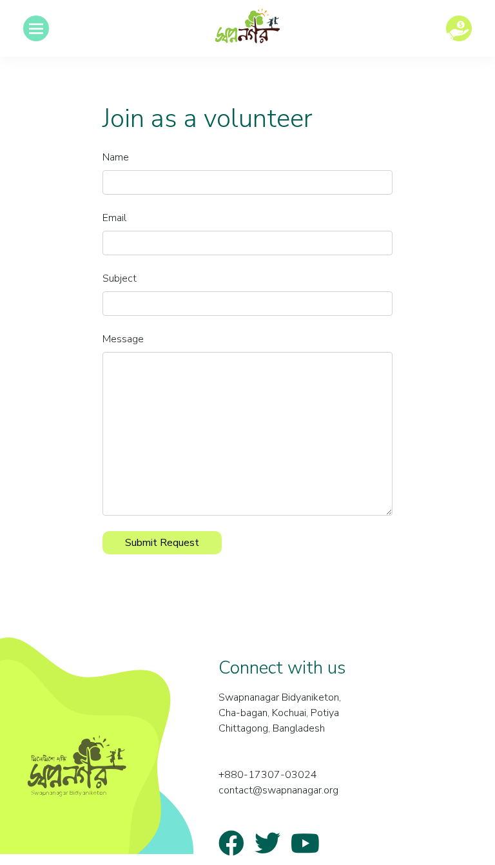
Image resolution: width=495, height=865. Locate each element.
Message (123, 339)
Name (115, 157)
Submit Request (162, 543)
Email (114, 218)
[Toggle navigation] (36, 28)
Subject (119, 278)
